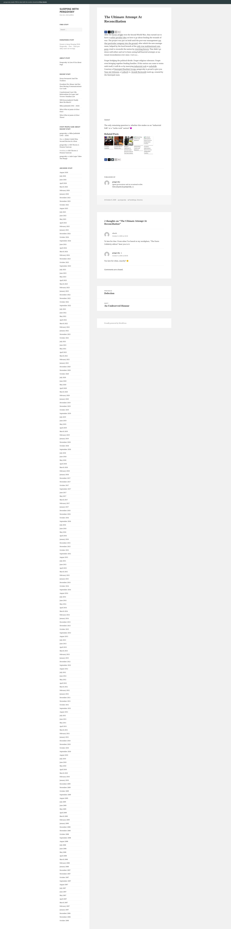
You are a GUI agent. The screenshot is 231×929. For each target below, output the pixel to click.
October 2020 (64, 374)
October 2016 (64, 518)
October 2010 (64, 748)
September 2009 (65, 795)
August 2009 (64, 798)
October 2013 (64, 629)
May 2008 (63, 852)
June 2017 (63, 493)
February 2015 (65, 575)
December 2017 (65, 478)
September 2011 (65, 708)
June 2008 (63, 849)
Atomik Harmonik (138, 72)
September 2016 (65, 521)
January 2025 (64, 230)
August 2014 (64, 593)
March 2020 (64, 392)
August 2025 (64, 208)
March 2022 (64, 324)
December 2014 (65, 582)
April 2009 (63, 813)
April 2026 (63, 183)
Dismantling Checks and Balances (137, 148)
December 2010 (65, 741)
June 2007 (63, 892)
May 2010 (63, 766)
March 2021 (64, 356)
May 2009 (63, 809)
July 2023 (63, 270)
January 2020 (64, 399)
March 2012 (64, 687)
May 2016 (63, 532)
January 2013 (64, 658)
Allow (223, 2)
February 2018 (65, 471)
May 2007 (63, 895)
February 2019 (65, 435)
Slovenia (140, 200)
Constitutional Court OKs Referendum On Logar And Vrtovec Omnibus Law (69, 94)
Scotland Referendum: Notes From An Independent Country (148, 150)
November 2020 (65, 370)
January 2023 (64, 291)
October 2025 (64, 205)
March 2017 (64, 500)
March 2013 (64, 651)
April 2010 (63, 769)
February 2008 (65, 863)
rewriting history (142, 49)
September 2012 (65, 665)
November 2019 (65, 406)
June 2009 (63, 805)
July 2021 (63, 341)
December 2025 (65, 198)
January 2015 (64, 579)
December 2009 (65, 784)
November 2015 (65, 546)
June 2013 (63, 644)
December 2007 (65, 870)
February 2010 (65, 777)
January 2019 (64, 439)
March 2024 (64, 252)
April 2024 (63, 248)
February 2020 (65, 395)
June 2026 (63, 180)
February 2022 (65, 327)
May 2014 (63, 604)
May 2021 (63, 349)
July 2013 (63, 640)
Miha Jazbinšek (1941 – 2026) (69, 106)
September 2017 (65, 489)
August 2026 (64, 172)
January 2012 (64, 694)
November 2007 (65, 874)
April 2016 (63, 536)
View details (43, 2)
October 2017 (64, 485)
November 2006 (65, 917)
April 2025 (63, 223)
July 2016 (63, 525)
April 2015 (63, 568)
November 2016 (65, 514)
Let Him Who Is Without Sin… (118, 147)
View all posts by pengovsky (122, 187)
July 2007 (63, 888)
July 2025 (63, 212)
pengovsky (63, 133)
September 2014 (65, 590)
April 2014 (63, 608)
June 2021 (63, 345)
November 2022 (65, 298)
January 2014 (64, 618)
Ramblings (132, 200)
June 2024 (63, 244)
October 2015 (64, 550)
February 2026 (65, 190)
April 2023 (63, 280)
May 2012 (63, 680)
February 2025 (65, 226)
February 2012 (65, 690)
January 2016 (64, 539)
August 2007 (64, 885)
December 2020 (65, 367)
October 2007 (64, 877)
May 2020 (63, 385)
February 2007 (65, 906)
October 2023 (64, 262)
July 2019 (63, 417)
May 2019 (63, 424)
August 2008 (64, 841)
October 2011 (64, 705)
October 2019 (64, 410)
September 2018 (65, 449)
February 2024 (65, 255)
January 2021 (64, 363)
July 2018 (63, 453)
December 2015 (65, 543)
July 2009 (63, 802)
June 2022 (63, 313)
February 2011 (65, 734)
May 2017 (63, 496)
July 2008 (63, 845)
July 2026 (63, 176)
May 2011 (63, 723)
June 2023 (63, 273)
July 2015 (63, 561)
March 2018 (64, 467)
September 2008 (65, 838)
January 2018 (64, 475)
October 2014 (64, 586)
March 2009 (64, 816)
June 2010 (63, 762)
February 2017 (65, 503)
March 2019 (64, 431)
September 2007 (65, 881)
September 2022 (65, 306)
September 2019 (65, 413)
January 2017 (64, 507)
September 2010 (65, 751)
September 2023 (65, 266)
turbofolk (153, 66)
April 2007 (63, 899)
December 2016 (65, 511)
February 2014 (65, 615)
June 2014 (63, 600)
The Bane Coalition (106, 147)
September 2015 (65, 554)
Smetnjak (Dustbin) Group (125, 69)
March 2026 (64, 187)
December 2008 (65, 827)
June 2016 (63, 529)
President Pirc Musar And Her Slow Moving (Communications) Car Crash (70, 86)
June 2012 (63, 676)
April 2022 (63, 320)
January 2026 (64, 194)
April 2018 (63, 464)
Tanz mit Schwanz (111, 72)
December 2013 (65, 622)
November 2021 (65, 334)
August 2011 (64, 712)
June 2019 (63, 421)
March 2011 (64, 730)
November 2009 (65, 787)
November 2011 (65, 701)
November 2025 (65, 201)
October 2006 (64, 921)
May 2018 (63, 460)
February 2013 (65, 654)
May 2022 (63, 316)
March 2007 (64, 903)
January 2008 (64, 867)
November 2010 (65, 744)
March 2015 (64, 572)
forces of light (117, 35)
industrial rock (140, 66)
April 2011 (63, 726)
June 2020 (63, 381)
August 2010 (64, 755)
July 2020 (63, 377)
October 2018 (64, 446)
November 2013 (65, 626)
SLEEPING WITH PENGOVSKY (69, 10)
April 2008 (63, 856)
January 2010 (64, 780)
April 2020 (63, 388)
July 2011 (63, 716)
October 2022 (64, 302)
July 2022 (63, 309)
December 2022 (65, 295)
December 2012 (65, 662)
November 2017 (65, 482)
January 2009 (64, 823)
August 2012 (64, 669)
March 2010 (64, 773)
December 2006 (65, 913)
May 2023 (63, 277)
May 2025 (63, 219)
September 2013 (65, 633)
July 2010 (63, 759)
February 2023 (65, 288)
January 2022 (64, 331)
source (107, 119)
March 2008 (64, 859)
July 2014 (63, 597)
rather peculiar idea (118, 37)
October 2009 (64, 791)
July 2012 (63, 672)
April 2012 (63, 683)
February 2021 (65, 359)
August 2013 (64, 636)
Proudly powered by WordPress (115, 323)
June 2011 (63, 719)
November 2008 (65, 831)
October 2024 (64, 237)
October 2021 (64, 338)
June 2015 (63, 564)
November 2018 (65, 442)
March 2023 (64, 284)
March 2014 (64, 611)
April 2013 (63, 647)
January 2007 (64, 910)
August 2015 (64, 557)
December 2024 (65, 234)
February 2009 (65, 820)
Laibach (125, 72)
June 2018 (63, 457)
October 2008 (64, 834)
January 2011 (64, 737)
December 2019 (65, 403)
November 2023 (65, 259)
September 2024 (65, 241)
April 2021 (63, 352)
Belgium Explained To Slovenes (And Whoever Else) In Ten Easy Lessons (128, 150)
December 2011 (65, 698)
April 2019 (63, 428)
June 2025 (63, 216)
